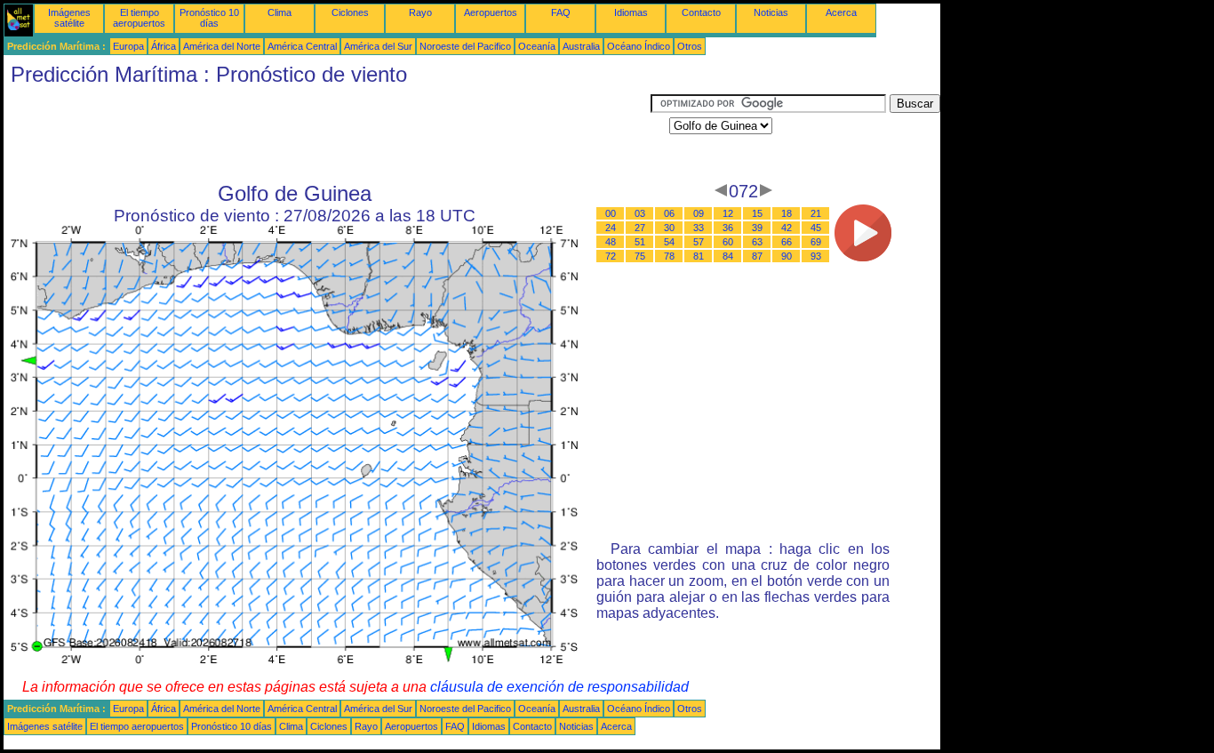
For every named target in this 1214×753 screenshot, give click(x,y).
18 (786, 213)
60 (728, 241)
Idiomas (631, 12)
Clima (280, 12)
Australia (581, 46)
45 (816, 227)
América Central (302, 46)
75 (640, 256)
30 (669, 227)
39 (757, 227)
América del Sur (378, 46)
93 (816, 256)
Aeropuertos (490, 12)
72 (610, 256)
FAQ (561, 12)
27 (640, 227)
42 (786, 227)
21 (816, 213)
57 (698, 241)
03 (640, 213)
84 (728, 256)
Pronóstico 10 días (209, 17)
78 (669, 256)
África (163, 46)
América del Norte (221, 46)
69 (816, 241)
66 (786, 241)
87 (757, 256)
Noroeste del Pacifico (465, 46)
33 (698, 227)
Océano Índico (638, 46)
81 (698, 256)
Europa (128, 46)
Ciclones (350, 12)
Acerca (841, 12)
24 (610, 227)
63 (757, 241)
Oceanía (536, 46)
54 (669, 241)
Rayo (420, 12)
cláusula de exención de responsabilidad (559, 686)
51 (640, 241)
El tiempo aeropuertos (139, 17)
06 (669, 213)
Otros (689, 46)
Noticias (771, 12)
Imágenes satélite (69, 17)
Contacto (701, 12)
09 (698, 213)
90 (786, 256)
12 (728, 213)
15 (757, 213)
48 (610, 241)
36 (728, 227)
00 (610, 213)
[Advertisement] (327, 134)
